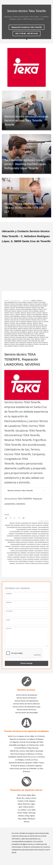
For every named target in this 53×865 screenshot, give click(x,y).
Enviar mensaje (26, 663)
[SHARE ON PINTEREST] (19, 518)
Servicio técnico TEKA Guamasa (31, 316)
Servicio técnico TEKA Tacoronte (15, 342)
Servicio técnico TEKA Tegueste (37, 342)
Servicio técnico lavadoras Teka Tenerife (23, 523)
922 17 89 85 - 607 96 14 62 (26, 33)
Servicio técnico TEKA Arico (32, 304)
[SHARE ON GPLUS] (15, 518)
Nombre (9, 594)
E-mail (8, 620)
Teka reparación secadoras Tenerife (33, 540)
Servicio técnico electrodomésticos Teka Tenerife (23, 301)
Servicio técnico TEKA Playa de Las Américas (26, 331)
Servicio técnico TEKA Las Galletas (24, 327)
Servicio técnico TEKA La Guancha (15, 321)
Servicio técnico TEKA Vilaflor (23, 346)
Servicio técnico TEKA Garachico (31, 314)
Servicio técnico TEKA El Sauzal (31, 313)
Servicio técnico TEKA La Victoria (21, 325)
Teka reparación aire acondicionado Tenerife (22, 527)
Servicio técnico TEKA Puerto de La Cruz (25, 334)
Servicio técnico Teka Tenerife (20, 491)
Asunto (8, 628)
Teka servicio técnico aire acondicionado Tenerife (28, 546)
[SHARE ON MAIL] (23, 518)
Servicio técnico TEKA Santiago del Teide (30, 341)
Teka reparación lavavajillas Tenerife (32, 536)
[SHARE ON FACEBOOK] (10, 518)
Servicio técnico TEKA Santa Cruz (23, 339)
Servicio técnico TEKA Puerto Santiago (24, 334)
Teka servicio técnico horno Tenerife (26, 555)
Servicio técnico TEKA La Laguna (37, 321)
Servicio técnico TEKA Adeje (36, 302)
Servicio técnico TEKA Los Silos (32, 330)
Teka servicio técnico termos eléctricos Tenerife (32, 563)
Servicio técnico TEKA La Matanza (15, 323)
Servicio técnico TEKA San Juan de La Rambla (18, 337)
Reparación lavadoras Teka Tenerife (26, 27)
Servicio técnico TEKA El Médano (28, 311)
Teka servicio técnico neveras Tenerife (26, 559)
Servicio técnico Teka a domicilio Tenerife (34, 525)
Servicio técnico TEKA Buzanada (14, 307)
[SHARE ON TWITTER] (6, 518)
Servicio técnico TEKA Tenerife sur (15, 344)
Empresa (9, 602)
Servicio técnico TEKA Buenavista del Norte (32, 306)
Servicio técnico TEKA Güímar (32, 318)
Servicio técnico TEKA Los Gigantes (29, 328)
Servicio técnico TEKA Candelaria (21, 309)
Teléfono (9, 611)
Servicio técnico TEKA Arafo (13, 304)
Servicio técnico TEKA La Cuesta (36, 320)
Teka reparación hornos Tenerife (26, 534)
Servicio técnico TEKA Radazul (35, 335)
